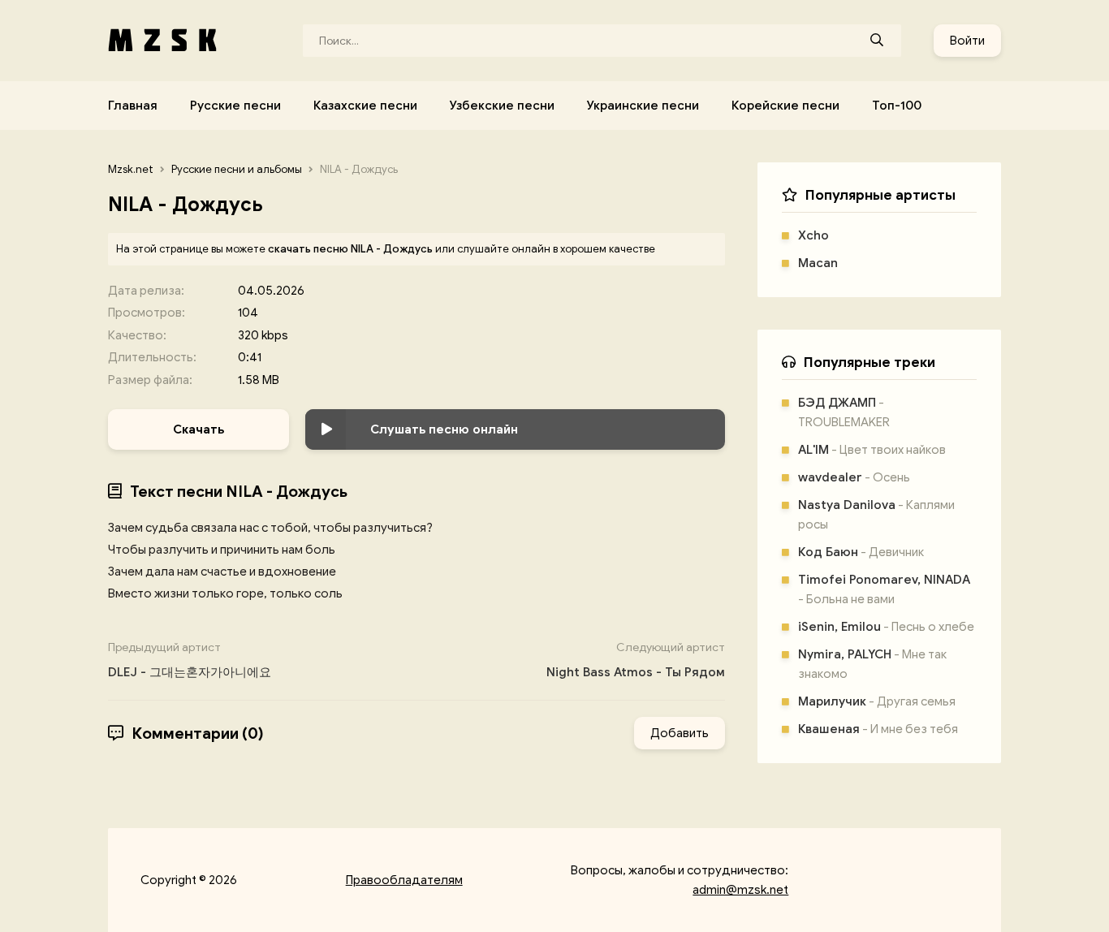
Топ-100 (896, 105)
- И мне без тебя (878, 729)
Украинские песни (643, 105)
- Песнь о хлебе (886, 626)
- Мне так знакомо (872, 664)
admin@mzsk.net (740, 889)
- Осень (854, 477)
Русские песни (235, 105)
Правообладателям (404, 880)
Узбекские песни (502, 105)
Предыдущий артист (189, 660)
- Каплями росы (876, 515)
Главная (133, 105)
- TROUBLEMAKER (844, 412)
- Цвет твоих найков (872, 449)
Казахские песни (365, 105)
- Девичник (861, 552)
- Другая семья (877, 701)
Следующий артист (635, 660)
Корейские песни (785, 105)
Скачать (198, 429)
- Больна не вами (884, 589)
